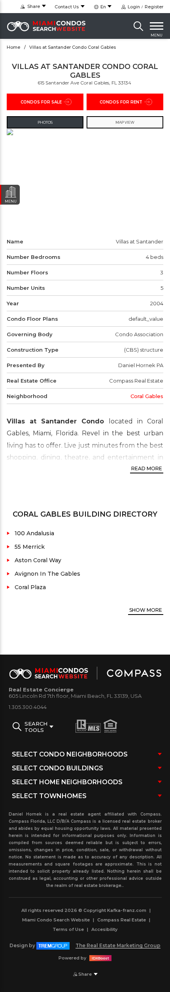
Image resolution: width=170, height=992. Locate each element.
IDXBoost (100, 958)
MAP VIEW (124, 122)
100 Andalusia (34, 533)
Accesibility (104, 929)
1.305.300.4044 (28, 707)
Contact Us (67, 7)
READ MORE (146, 468)
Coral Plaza (30, 587)
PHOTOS (45, 122)
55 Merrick (30, 546)
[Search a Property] (138, 26)
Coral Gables (146, 396)
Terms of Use (68, 929)
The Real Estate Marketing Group (118, 945)
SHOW (145, 610)
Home (13, 47)
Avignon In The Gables (47, 573)
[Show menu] (156, 26)
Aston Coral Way (38, 560)
